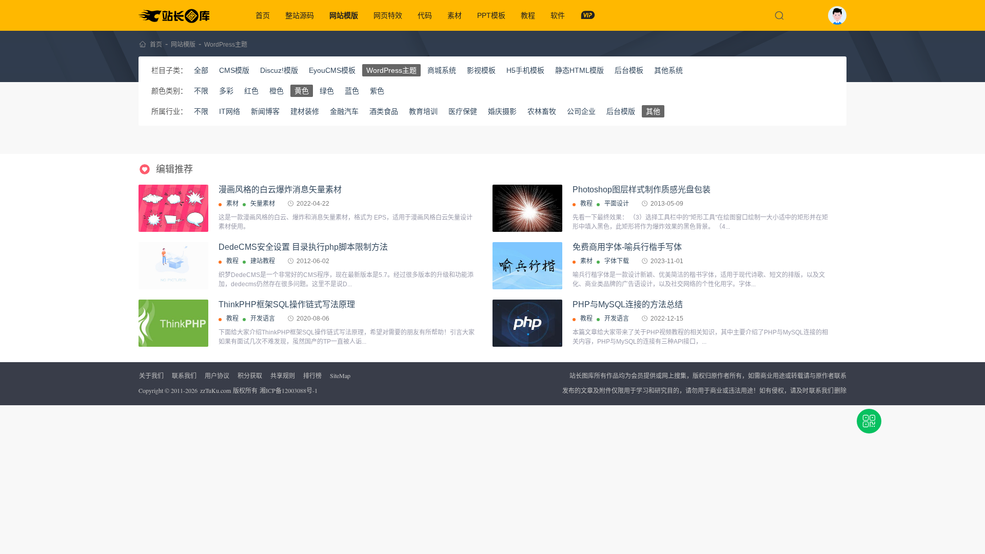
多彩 (226, 91)
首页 (262, 15)
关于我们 (151, 375)
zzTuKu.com (215, 390)
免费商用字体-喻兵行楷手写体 (627, 247)
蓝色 (352, 91)
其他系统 (668, 70)
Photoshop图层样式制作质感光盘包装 (642, 189)
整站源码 (299, 15)
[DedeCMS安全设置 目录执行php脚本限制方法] (173, 265)
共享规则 (282, 375)
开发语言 (262, 318)
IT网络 (229, 111)
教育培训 (423, 111)
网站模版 (343, 15)
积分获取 (250, 375)
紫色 (377, 91)
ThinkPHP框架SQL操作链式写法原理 (287, 304)
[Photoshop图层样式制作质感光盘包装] (527, 211)
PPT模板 (491, 15)
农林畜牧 (541, 111)
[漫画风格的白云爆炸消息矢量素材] (173, 208)
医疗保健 (462, 111)
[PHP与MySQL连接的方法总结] (527, 323)
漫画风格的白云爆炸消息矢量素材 (280, 189)
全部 (201, 70)
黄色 (301, 91)
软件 (557, 15)
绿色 (327, 91)
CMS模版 (234, 70)
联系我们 (184, 375)
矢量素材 (262, 203)
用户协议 (217, 375)
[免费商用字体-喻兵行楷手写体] (527, 265)
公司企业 (581, 111)
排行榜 (312, 375)
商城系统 (441, 70)
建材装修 (304, 111)
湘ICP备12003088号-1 (289, 390)
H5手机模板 (525, 70)
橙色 (276, 91)
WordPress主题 (225, 44)
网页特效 (387, 15)
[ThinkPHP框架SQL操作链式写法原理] (173, 323)
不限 (201, 91)
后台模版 (620, 111)
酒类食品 (383, 111)
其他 (653, 111)
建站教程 (262, 261)
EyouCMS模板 (332, 70)
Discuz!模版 (279, 70)
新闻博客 (265, 111)
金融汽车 (344, 111)
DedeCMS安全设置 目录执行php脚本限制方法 (303, 247)
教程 (528, 15)
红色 (251, 91)
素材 (454, 15)
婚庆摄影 (502, 111)
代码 (425, 15)
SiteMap (340, 375)
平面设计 (616, 203)
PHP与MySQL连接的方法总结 (628, 304)
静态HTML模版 (579, 70)
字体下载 (616, 261)
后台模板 (629, 70)
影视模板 (481, 70)
